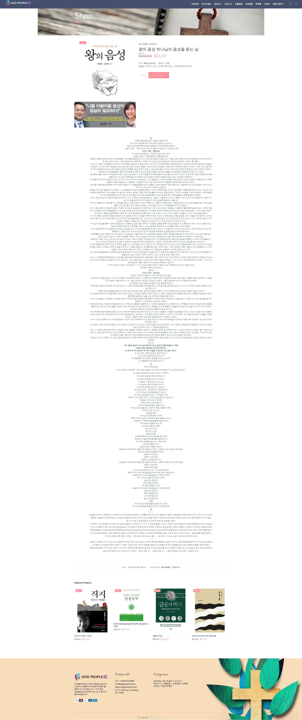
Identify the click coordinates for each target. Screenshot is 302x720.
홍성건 (146, 63)
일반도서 (157, 683)
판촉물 (185, 683)
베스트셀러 (143, 44)
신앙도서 (153, 44)
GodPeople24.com (156, 717)
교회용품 (176, 683)
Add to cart (159, 75)
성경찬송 (157, 681)
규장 (167, 63)
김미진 (153, 63)
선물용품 (166, 683)
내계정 (156, 686)
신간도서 (178, 681)
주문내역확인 (166, 686)
